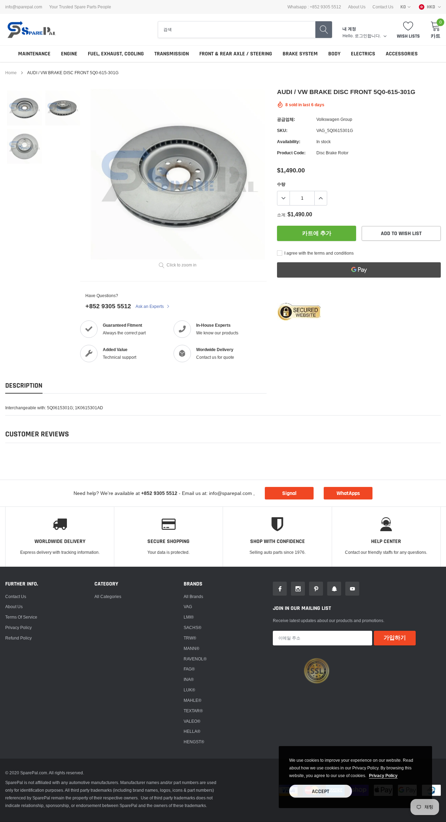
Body (334, 53)
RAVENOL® (195, 658)
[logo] (31, 29)
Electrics (363, 53)
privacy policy (383, 775)
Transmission (171, 53)
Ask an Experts (150, 306)
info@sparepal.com (23, 7)
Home (11, 72)
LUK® (189, 689)
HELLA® (192, 731)
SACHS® (192, 627)
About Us (357, 7)
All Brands (193, 596)
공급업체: (286, 119)
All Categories (107, 596)
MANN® (191, 648)
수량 (281, 184)
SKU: (282, 130)
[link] (24, 108)
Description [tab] (24, 385)
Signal (289, 493)
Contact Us (382, 7)
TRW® (190, 638)
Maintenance (34, 53)
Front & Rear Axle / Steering (235, 53)
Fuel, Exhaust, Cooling (116, 53)
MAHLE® (192, 700)
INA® (189, 679)
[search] (323, 29)
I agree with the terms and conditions (318, 253)
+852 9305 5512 (108, 306)
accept (320, 791)
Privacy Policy (18, 627)
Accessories (402, 53)
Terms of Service (21, 617)
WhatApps (348, 493)
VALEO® (192, 721)
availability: (288, 141)
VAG (188, 606)
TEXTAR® (193, 710)
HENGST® (194, 741)
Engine (69, 53)
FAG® (189, 669)
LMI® (189, 617)
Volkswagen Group (334, 119)
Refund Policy (18, 638)
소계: (281, 214)
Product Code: (291, 152)
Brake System (300, 53)
